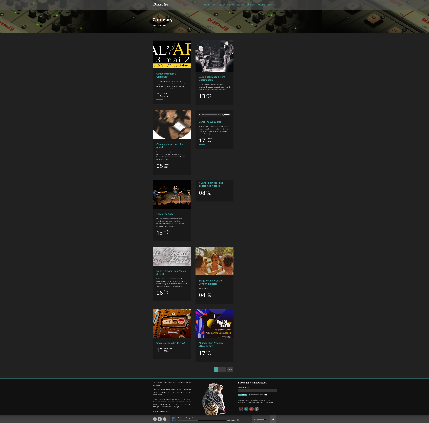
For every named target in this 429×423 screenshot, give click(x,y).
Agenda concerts (226, 5)
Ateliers (261, 5)
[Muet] (223, 115)
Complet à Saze (164, 214)
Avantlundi (158, 411)
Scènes (240, 5)
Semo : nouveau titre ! (210, 122)
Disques (250, 5)
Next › (230, 370)
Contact (272, 5)
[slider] (227, 114)
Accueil (206, 5)
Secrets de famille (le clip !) (170, 343)
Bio (214, 5)
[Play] (200, 115)
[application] (214, 115)
